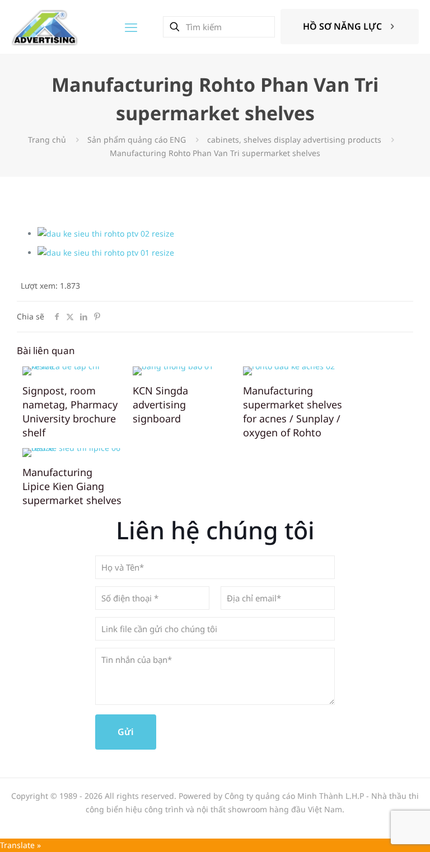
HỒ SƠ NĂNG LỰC (342, 26)
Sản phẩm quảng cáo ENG (136, 139)
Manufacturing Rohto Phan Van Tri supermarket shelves (215, 153)
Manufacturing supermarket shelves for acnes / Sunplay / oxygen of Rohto (292, 411)
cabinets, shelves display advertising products (294, 139)
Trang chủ (47, 139)
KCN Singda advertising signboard (160, 404)
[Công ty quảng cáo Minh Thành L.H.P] (44, 26)
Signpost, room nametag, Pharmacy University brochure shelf (70, 411)
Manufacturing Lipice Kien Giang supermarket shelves (71, 486)
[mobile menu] (131, 26)
